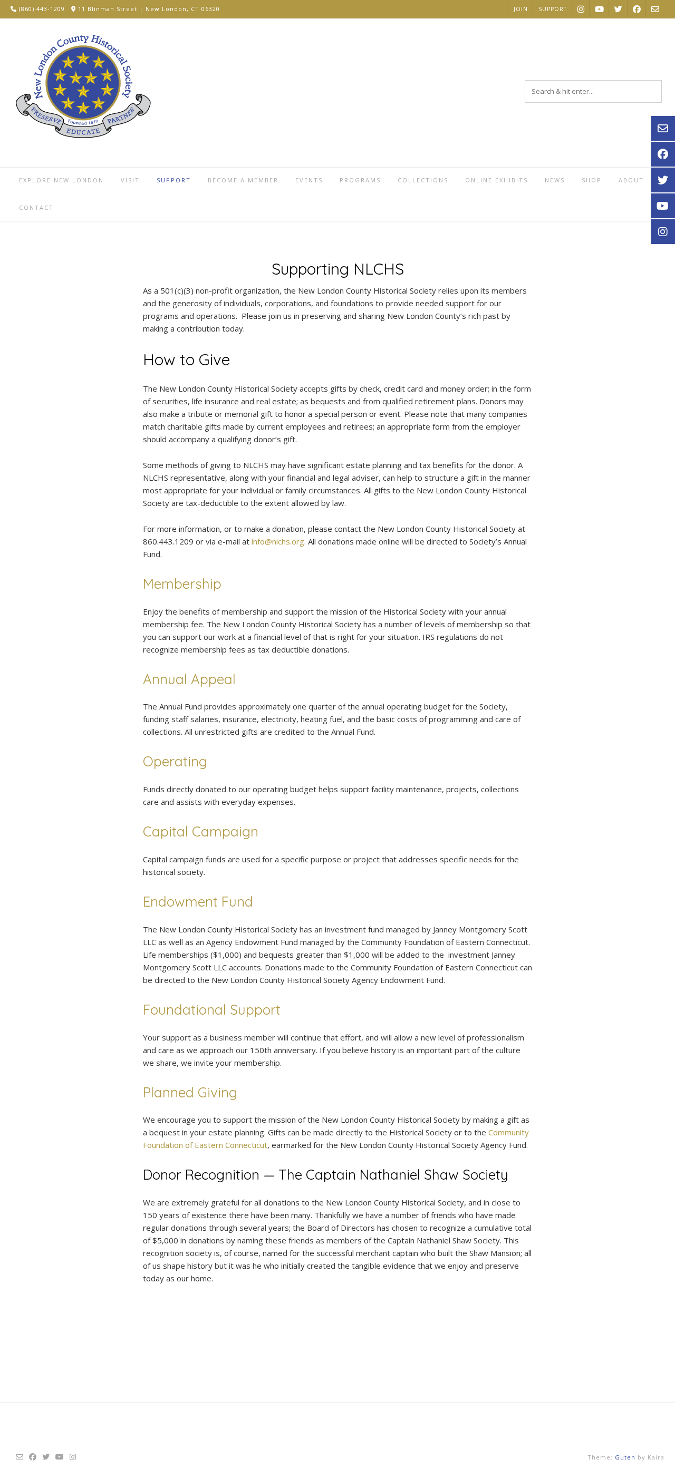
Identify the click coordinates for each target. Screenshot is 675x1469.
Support (552, 9)
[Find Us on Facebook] (637, 8)
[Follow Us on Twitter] (618, 8)
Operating (175, 761)
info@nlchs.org (278, 541)
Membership (182, 583)
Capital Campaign (200, 831)
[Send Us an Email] (655, 8)
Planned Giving (190, 1092)
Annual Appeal (189, 679)
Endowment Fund (198, 901)
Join (521, 9)
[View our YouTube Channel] (599, 8)
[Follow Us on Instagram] (581, 8)
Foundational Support (212, 1009)
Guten (625, 1457)
